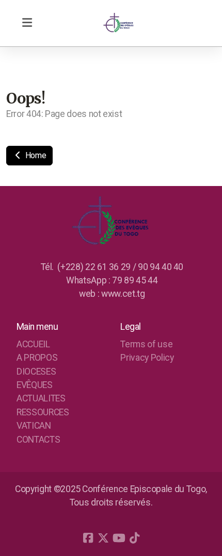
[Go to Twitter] (103, 538)
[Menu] (27, 23)
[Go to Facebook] (88, 538)
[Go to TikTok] (134, 538)
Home (34, 155)
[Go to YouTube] (118, 538)
